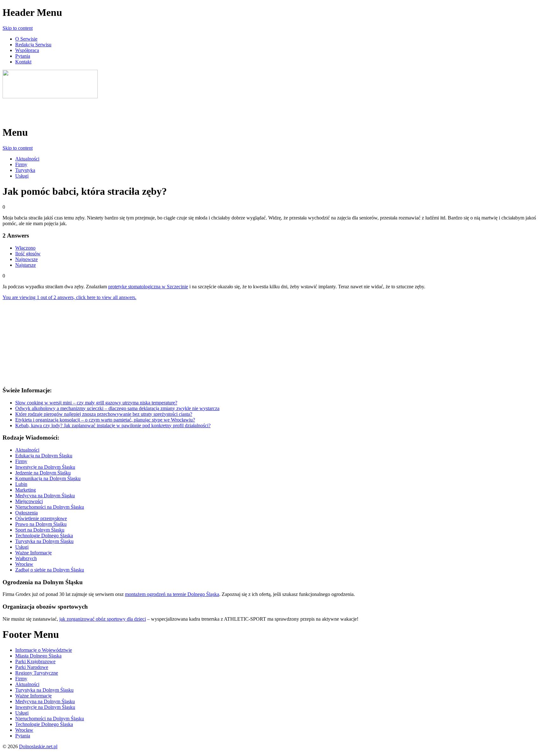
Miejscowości (29, 501)
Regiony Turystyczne (36, 673)
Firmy (21, 164)
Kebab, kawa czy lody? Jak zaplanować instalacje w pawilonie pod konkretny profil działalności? (113, 425)
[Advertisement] (77, 109)
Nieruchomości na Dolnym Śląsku (49, 507)
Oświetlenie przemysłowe (41, 518)
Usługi (22, 176)
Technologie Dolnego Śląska (44, 535)
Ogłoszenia (26, 512)
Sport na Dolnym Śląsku (39, 530)
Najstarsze (25, 265)
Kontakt (23, 61)
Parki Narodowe (31, 667)
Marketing (25, 490)
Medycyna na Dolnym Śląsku (45, 495)
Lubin (21, 484)
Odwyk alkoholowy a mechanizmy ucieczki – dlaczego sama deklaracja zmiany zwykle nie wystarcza (117, 408)
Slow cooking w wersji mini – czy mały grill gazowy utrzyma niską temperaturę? (96, 402)
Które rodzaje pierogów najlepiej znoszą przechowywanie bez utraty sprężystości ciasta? (103, 414)
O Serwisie (26, 39)
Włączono (25, 248)
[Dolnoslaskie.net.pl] (50, 96)
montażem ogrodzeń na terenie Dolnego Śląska (172, 594)
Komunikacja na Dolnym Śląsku (48, 478)
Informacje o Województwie (43, 650)
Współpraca (27, 50)
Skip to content (18, 28)
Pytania (22, 56)
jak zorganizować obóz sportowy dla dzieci (102, 619)
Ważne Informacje (33, 552)
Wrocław (24, 564)
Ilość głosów (28, 253)
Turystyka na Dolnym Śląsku (44, 541)
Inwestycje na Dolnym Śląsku (45, 467)
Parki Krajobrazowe (35, 661)
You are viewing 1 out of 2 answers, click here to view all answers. (69, 297)
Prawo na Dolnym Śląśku (41, 524)
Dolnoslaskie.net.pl (38, 746)
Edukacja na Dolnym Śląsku (43, 455)
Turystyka (25, 170)
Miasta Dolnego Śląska (38, 655)
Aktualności (27, 158)
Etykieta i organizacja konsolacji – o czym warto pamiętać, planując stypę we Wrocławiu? (105, 419)
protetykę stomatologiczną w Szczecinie (148, 286)
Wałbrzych (26, 558)
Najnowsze (26, 259)
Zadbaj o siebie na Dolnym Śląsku (49, 569)
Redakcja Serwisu (33, 44)
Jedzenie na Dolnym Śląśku (43, 472)
